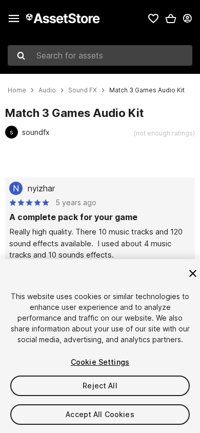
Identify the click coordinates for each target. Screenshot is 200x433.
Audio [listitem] (47, 90)
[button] (171, 18)
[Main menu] (14, 18)
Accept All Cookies (100, 414)
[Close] (193, 273)
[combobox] (100, 55)
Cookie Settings (100, 362)
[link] (153, 18)
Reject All (100, 385)
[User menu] (187, 18)
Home (17, 90)
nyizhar (41, 188)
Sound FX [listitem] (82, 90)
